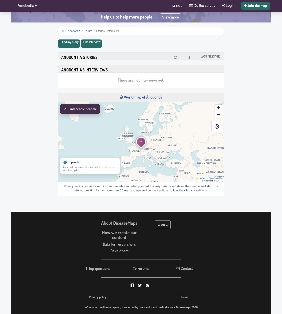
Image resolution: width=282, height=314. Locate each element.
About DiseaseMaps (119, 223)
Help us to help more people (126, 17)
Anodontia (74, 31)
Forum (88, 31)
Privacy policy (97, 297)
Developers (119, 250)
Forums (143, 268)
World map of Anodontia (142, 97)
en (163, 224)
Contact (186, 268)
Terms (184, 297)
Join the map (257, 5)
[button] (26, 5)
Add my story (70, 42)
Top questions (98, 268)
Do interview (92, 42)
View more (170, 17)
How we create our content (119, 235)
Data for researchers (119, 244)
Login (230, 5)
